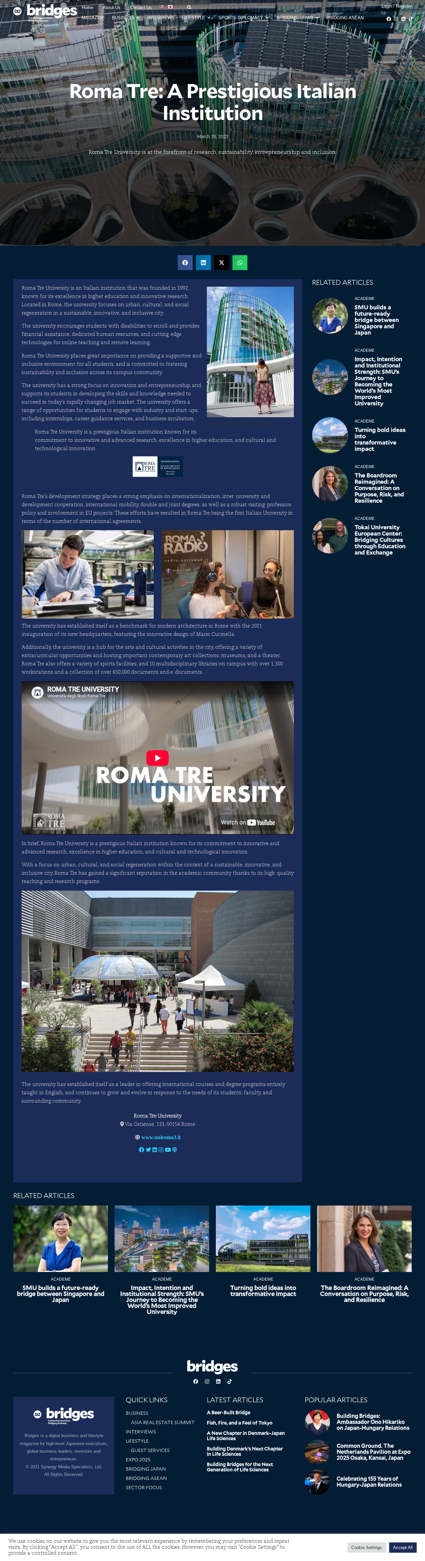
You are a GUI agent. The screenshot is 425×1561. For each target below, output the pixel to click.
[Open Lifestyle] (209, 18)
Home (87, 7)
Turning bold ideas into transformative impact (380, 439)
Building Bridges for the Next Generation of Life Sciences (240, 1467)
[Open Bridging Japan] (317, 18)
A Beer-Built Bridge (228, 1412)
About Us (112, 7)
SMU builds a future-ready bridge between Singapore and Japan (377, 320)
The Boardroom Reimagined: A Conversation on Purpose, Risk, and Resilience (379, 488)
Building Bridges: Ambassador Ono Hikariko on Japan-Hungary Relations (373, 1422)
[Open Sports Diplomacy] (267, 18)
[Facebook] (388, 19)
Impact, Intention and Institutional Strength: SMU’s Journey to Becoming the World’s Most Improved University (378, 381)
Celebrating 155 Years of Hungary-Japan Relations (369, 1482)
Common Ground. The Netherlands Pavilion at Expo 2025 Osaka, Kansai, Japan (374, 1452)
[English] (161, 7)
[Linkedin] (403, 19)
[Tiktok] (410, 19)
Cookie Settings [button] (366, 1547)
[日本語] (170, 7)
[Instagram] (396, 19)
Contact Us (141, 7)
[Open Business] (138, 18)
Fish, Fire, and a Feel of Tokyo (240, 1422)
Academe (365, 298)
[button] (185, 262)
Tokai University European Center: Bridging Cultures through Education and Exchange (380, 540)
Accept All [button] (403, 1547)
